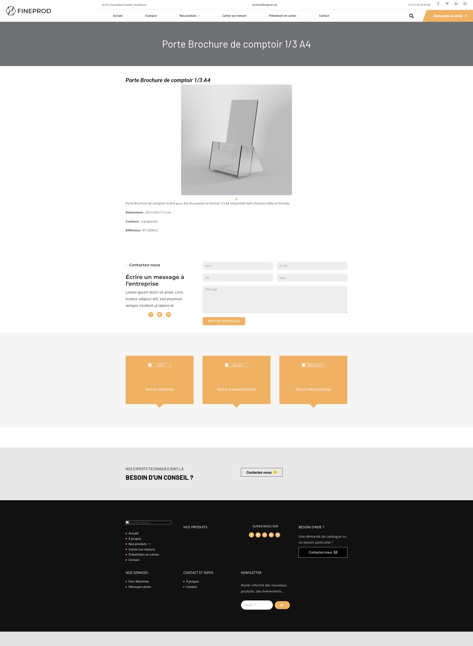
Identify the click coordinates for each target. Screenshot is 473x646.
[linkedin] (456, 3)
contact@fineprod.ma (264, 4)
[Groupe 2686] (28, 7)
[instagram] (464, 3)
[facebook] (438, 3)
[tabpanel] (237, 140)
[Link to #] (251, 535)
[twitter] (447, 3)
